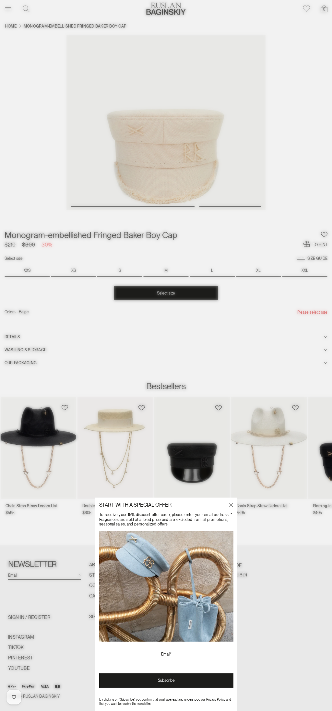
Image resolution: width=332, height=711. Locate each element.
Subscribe (166, 680)
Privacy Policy (215, 699)
